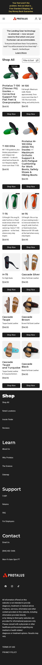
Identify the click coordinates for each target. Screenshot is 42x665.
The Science (7, 466)
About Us (6, 449)
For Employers (8, 521)
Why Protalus (7, 457)
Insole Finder (7, 419)
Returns (5, 504)
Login (4, 496)
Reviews (5, 428)
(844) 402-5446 (8, 551)
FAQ (4, 513)
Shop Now (11, 114)
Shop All (5, 402)
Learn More (21, 53)
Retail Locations (9, 411)
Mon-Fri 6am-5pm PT (11, 559)
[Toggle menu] (3, 18)
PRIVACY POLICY (9, 652)
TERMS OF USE (8, 647)
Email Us (5, 542)
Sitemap (5, 475)
